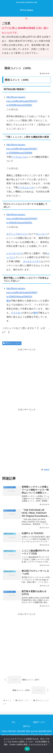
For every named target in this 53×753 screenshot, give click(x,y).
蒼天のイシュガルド (13, 343)
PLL (14, 722)
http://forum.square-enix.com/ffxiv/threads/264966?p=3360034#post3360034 (21, 292)
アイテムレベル (19, 157)
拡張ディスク (39, 722)
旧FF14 (26, 726)
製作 (8, 300)
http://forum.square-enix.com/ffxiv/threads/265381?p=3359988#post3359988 (21, 148)
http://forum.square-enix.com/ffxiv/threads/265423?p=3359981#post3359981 (21, 101)
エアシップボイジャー (17, 234)
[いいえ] (49, 744)
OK (27, 749)
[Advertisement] (26, 378)
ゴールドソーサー (32, 261)
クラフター (16, 313)
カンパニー (41, 234)
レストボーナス (14, 253)
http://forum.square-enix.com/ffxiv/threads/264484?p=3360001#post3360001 (21, 218)
